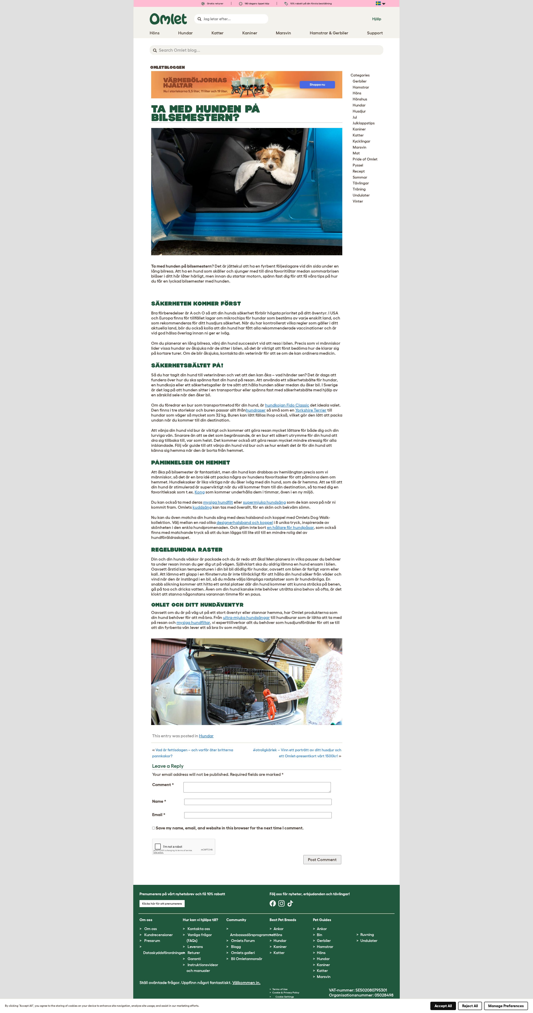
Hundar (206, 736)
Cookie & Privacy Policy (285, 992)
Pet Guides (322, 920)
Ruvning (367, 935)
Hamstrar (361, 87)
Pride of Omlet (365, 159)
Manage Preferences (506, 1006)
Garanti (194, 959)
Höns (357, 93)
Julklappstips (364, 123)
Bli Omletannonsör (246, 959)
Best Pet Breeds (283, 920)
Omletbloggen (167, 67)
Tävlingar (361, 183)
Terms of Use (280, 989)
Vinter (358, 201)
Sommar (360, 177)
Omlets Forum (243, 941)
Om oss (150, 929)
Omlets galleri (243, 953)
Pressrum (152, 941)
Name (159, 801)
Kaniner (359, 129)
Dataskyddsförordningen (164, 953)
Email (158, 814)
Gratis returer (214, 3)
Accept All (443, 1006)
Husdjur (359, 111)
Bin (319, 935)
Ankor (279, 929)
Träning (359, 189)
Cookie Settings (284, 996)
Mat (356, 153)
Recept (359, 171)
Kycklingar (361, 141)
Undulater (361, 195)
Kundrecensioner (158, 935)
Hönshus (360, 99)
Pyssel (358, 165)
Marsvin (359, 147)
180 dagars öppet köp (256, 3)
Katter (358, 135)
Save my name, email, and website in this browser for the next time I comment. (230, 828)
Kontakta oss (199, 929)
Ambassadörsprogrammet (252, 935)
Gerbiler (360, 81)
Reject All (470, 1006)
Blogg (236, 947)
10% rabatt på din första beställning (311, 3)
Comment (163, 784)
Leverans (195, 947)
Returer (194, 953)
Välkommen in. (246, 982)
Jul (355, 117)
